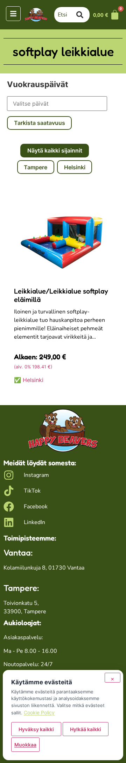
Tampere (35, 167)
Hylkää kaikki (85, 729)
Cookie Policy (39, 712)
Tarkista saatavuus (39, 122)
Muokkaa (25, 745)
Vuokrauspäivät (37, 84)
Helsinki (74, 167)
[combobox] (65, 14)
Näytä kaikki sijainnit (54, 150)
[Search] (83, 14)
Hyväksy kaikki (36, 729)
